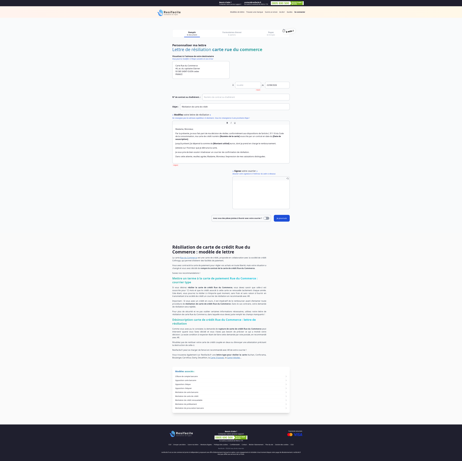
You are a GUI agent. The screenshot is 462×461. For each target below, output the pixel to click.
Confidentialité (235, 445)
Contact (244, 445)
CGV (169, 445)
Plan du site (269, 445)
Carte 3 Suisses (217, 357)
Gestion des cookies (282, 445)
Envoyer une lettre (179, 445)
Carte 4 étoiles (233, 357)
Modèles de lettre (237, 12)
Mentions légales (206, 445)
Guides (289, 12)
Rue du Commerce (188, 257)
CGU (292, 445)
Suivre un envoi (271, 12)
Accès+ (282, 12)
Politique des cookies (221, 445)
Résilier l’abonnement (256, 445)
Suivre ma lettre (193, 445)
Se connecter (299, 12)
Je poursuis (282, 218)
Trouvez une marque (254, 12)
